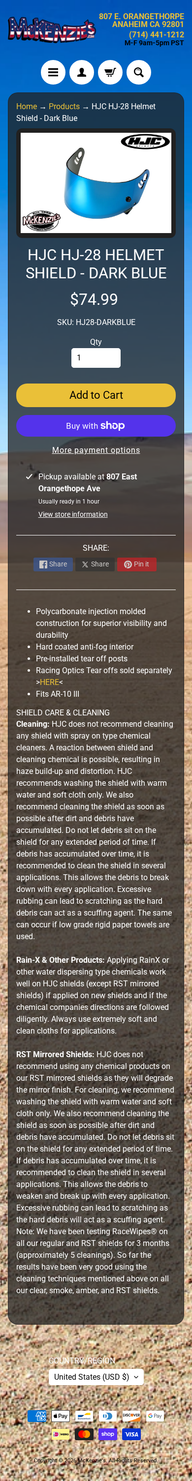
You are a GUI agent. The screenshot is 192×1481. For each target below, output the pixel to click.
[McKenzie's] (52, 30)
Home (26, 106)
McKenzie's (92, 1460)
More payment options (96, 450)
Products (64, 106)
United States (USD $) (91, 1377)
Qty (96, 342)
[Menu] (53, 72)
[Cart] (110, 72)
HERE (49, 682)
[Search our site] (139, 72)
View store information (73, 514)
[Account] (81, 72)
